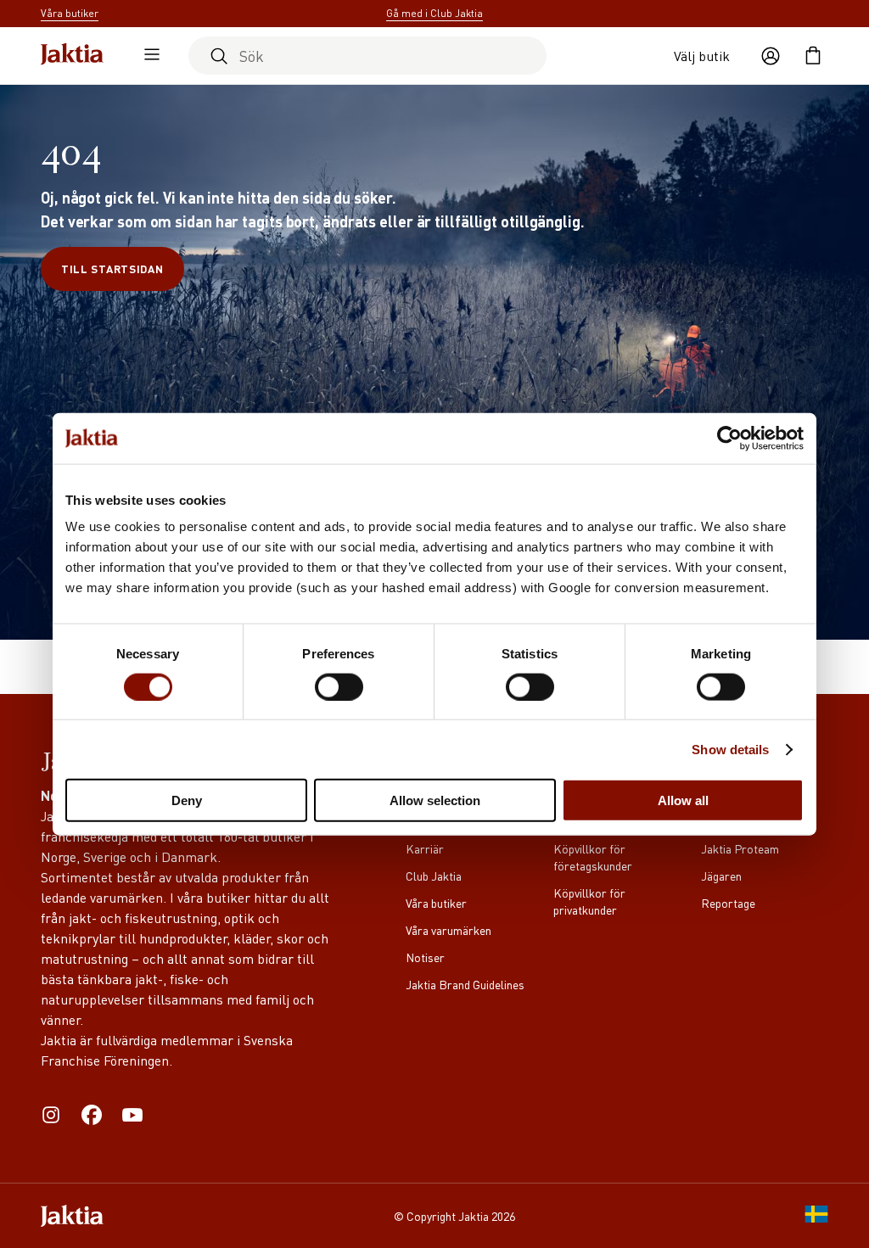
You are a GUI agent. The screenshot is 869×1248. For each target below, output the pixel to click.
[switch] (339, 686)
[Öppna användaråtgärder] (770, 56)
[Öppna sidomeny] (147, 56)
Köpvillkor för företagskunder (592, 857)
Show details (730, 749)
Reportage (728, 902)
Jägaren (721, 875)
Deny (186, 800)
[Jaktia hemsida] (72, 55)
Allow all (683, 800)
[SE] (816, 1216)
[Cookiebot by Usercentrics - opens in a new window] (729, 438)
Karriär (425, 848)
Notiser (425, 957)
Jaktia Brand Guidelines (465, 984)
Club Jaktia (434, 875)
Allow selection (435, 800)
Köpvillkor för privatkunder (589, 901)
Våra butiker (436, 902)
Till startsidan (112, 268)
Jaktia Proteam (740, 848)
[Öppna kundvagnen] (813, 56)
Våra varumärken (448, 929)
